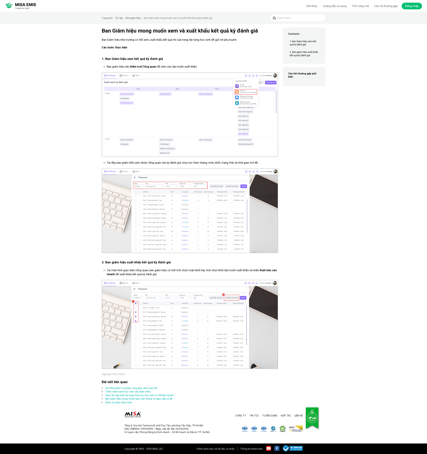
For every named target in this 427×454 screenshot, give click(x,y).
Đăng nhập (412, 6)
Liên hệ (298, 415)
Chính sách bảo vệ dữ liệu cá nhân (215, 448)
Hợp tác (286, 415)
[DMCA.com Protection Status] (282, 431)
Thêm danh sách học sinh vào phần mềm (128, 391)
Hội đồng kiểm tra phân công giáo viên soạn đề (131, 388)
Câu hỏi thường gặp (386, 6)
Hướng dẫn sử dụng (334, 6)
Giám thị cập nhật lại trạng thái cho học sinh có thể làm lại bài (139, 395)
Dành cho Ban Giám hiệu (118, 402)
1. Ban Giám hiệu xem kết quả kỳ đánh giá (303, 43)
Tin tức (254, 415)
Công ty (240, 415)
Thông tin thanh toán (251, 448)
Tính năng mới (360, 6)
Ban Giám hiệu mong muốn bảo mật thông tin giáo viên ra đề (138, 398)
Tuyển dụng (269, 415)
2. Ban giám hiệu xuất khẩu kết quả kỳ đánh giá (304, 54)
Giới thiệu (311, 6)
